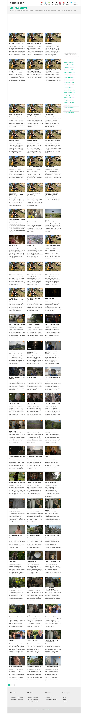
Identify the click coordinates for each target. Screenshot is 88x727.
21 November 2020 (13, 72)
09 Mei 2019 (12, 511)
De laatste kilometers (15, 535)
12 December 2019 (31, 274)
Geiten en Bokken (50, 166)
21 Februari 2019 (49, 590)
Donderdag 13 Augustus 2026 (69, 107)
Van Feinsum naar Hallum (34, 535)
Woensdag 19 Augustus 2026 (69, 92)
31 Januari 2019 (48, 616)
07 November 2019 (13, 327)
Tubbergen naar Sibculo (52, 482)
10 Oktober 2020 (12, 143)
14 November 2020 (31, 72)
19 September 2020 (13, 169)
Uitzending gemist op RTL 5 (33, 697)
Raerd (28, 587)
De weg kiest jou (13, 166)
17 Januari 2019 (30, 643)
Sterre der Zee (49, 114)
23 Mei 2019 (30, 485)
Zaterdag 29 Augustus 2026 (69, 67)
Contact (64, 699)
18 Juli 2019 (48, 406)
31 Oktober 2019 (30, 327)
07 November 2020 (49, 72)
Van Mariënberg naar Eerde (17, 482)
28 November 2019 (13, 301)
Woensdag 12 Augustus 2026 (69, 110)
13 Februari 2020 (13, 248)
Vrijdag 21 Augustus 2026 (68, 87)
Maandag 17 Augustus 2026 (69, 97)
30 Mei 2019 (12, 485)
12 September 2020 (31, 169)
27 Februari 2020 (31, 221)
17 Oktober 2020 (48, 116)
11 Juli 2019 (12, 432)
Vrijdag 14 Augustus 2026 (68, 105)
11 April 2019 (30, 537)
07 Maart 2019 (12, 590)
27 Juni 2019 (48, 432)
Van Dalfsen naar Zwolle (52, 429)
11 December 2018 (31, 669)
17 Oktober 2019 (12, 353)
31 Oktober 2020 (12, 116)
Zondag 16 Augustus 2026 (69, 100)
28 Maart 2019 (12, 564)
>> (13, 684)
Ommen (46, 456)
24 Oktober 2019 (48, 327)
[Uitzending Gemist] (17, 3)
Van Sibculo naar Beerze (34, 482)
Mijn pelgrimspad (19, 8)
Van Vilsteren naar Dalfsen (17, 456)
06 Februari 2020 (31, 248)
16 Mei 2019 (48, 485)
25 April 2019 (48, 511)
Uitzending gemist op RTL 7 (33, 699)
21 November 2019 (31, 301)
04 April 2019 (48, 537)
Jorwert (11, 614)
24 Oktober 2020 (30, 116)
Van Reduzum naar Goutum (52, 561)
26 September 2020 (49, 143)
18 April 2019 (12, 537)
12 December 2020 (13, 46)
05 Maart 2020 (12, 222)
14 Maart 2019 (48, 564)
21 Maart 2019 (30, 564)
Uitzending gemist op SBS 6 (51, 697)
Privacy (64, 697)
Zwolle (29, 429)
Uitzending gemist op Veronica (51, 699)
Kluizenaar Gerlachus (15, 114)
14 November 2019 (49, 301)
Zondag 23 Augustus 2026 (69, 82)
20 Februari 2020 (49, 221)
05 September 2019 (13, 406)
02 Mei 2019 (30, 511)
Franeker (11, 640)
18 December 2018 (13, 669)
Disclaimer (65, 701)
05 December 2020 (31, 46)
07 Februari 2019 (31, 616)
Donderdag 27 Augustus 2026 (69, 72)
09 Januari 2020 (48, 248)
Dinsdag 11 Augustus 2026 (69, 112)
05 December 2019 (49, 274)
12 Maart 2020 (48, 195)
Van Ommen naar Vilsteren (34, 456)
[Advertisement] (35, 23)
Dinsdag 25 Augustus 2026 (69, 77)
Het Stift (29, 508)
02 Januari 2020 (12, 274)
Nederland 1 (20, 46)
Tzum (46, 614)
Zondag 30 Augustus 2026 (69, 64)
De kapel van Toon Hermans (34, 166)
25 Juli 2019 (30, 406)
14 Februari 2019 (13, 616)
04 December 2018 (49, 669)
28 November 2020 (49, 46)
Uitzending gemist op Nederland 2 (17, 697)
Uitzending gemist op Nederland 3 (17, 699)
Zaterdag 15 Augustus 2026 (69, 102)
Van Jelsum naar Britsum (52, 535)
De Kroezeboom (13, 508)
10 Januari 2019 (48, 643)
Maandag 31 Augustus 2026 (69, 62)
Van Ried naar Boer (32, 640)
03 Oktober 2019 (48, 353)
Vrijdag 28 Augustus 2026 (68, 69)
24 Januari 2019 (12, 643)
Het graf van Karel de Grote (17, 43)
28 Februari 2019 (31, 590)
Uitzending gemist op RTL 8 (33, 701)
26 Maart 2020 (12, 195)
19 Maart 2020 (30, 195)
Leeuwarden (12, 561)
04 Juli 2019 (30, 432)
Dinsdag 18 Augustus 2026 (69, 95)
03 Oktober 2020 (30, 143)
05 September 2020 (49, 169)
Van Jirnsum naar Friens (16, 587)
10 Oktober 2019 (30, 353)
